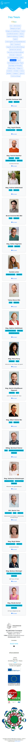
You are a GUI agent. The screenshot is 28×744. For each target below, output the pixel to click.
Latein (21, 57)
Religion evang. (11, 68)
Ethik (12, 44)
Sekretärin (9, 73)
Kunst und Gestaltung (13, 57)
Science (22, 70)
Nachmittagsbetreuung (13, 62)
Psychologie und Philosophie (15, 65)
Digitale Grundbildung (12, 36)
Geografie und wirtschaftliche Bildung (15, 47)
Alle (11, 25)
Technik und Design (15, 76)
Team (15, 662)
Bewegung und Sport (15, 28)
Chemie (23, 31)
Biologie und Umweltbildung (12, 31)
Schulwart (16, 70)
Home (15, 657)
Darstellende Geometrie (12, 33)
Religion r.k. (19, 68)
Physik (21, 62)
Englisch (15, 39)
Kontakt (15, 106)
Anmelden (14, 640)
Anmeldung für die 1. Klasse (15, 661)
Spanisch (22, 73)
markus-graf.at (17, 741)
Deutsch (22, 33)
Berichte (15, 659)
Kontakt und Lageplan (15, 665)
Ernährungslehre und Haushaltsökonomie (15, 41)
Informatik (12, 55)
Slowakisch (15, 73)
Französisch (17, 44)
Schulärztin (9, 70)
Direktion (21, 36)
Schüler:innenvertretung (15, 664)
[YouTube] (14, 646)
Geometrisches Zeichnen (15, 49)
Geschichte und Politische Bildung (15, 52)
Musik (19, 60)
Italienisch (18, 55)
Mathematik (13, 60)
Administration (17, 25)
